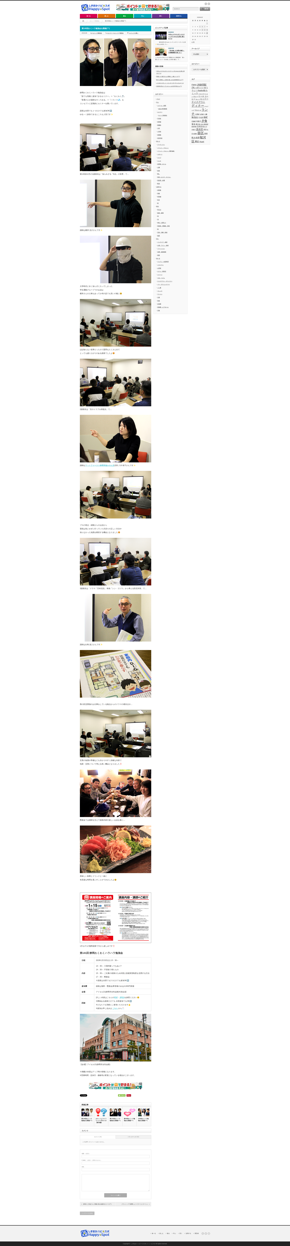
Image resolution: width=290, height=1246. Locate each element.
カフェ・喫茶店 (161, 271)
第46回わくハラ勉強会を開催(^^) (129, 1119)
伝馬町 (202, 114)
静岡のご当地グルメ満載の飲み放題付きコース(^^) (97, 1204)
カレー (195, 96)
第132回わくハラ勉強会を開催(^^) (115, 1119)
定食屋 (159, 304)
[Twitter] (203, 1233)
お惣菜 (159, 268)
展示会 (198, 124)
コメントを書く (133, 33)
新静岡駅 (194, 126)
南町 (205, 117)
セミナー (110, 33)
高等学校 (159, 138)
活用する (178, 16)
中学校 (159, 118)
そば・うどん (161, 278)
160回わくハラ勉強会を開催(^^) (143, 1119)
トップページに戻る (87, 1213)
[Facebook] (206, 1233)
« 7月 (193, 42)
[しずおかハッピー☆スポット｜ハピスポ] (95, 12)
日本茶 (199, 126)
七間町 (197, 114)
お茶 (197, 88)
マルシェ (197, 110)
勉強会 (122, 33)
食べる (89, 16)
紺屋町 (195, 133)
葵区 (200, 133)
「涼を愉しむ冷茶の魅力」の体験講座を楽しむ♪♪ (176, 51)
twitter (206, 4)
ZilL (193, 87)
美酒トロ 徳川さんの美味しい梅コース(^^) (168, 76)
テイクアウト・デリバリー (164, 281)
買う (160, 16)
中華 (158, 297)
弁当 (202, 124)
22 (207, 33)
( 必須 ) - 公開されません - (92, 1160)
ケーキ (201, 96)
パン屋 (159, 287)
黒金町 (201, 142)
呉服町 (194, 121)
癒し (158, 173)
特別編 (159, 196)
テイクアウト (198, 102)
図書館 (159, 125)
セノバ (198, 99)
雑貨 (158, 255)
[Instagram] (209, 1233)
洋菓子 (194, 129)
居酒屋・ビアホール (163, 307)
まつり (201, 88)
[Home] (83, 21)
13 (202, 30)
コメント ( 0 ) (98, 1136)
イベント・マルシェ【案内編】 (166, 151)
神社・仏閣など (161, 222)
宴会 (193, 124)
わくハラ (116, 33)
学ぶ (142, 16)
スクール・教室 (161, 105)
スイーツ (159, 274)
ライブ (159, 157)
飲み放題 (196, 138)
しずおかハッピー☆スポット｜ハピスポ (143, 1244)
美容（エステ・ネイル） (164, 177)
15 (207, 30)
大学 (158, 128)
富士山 (159, 209)
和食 (158, 300)
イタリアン (160, 265)
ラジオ (159, 161)
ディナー (198, 105)
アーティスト (161, 144)
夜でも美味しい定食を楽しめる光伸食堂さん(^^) (169, 79)
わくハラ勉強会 (97, 33)
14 (204, 30)
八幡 (205, 114)
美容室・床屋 (161, 180)
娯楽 (158, 170)
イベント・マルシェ (163, 148)
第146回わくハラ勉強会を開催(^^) (86, 1119)
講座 (206, 133)
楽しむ (107, 16)
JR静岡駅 (202, 84)
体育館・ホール (161, 164)
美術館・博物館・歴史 (163, 226)
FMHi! (194, 85)
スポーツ (159, 154)
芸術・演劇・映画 (162, 232)
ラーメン (159, 294)
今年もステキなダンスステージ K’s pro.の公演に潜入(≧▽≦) (176, 36)
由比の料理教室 (162, 108)
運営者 (197, 1233)
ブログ (158, 99)
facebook (209, 4)
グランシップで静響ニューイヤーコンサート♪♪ (135, 1204)
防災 (158, 200)
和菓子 (198, 121)
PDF (116, 997)
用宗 (205, 129)
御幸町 (206, 124)
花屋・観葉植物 (161, 252)
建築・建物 (160, 213)
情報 (158, 193)
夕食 (204, 120)
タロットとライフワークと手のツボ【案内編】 (101, 1120)
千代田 (200, 117)
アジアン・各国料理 (163, 261)
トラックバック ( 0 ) (133, 1136)
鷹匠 (197, 141)
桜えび (204, 126)
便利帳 (159, 190)
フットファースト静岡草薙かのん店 (99, 465)
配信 (158, 183)
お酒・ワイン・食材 (163, 245)
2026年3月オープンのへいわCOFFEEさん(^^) (169, 86)
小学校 (159, 131)
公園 (158, 167)
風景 (158, 235)
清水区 (199, 129)
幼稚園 (159, 135)
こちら (115, 1008)
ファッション (161, 248)
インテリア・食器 (162, 242)
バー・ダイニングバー (163, 284)
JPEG (122, 997)
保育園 (159, 121)
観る (124, 16)
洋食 (158, 310)
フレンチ (159, 291)
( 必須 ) (85, 1153)
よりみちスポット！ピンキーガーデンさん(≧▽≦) (170, 83)
